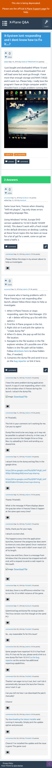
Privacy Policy (8, 763)
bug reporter (20, 361)
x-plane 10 (8, 154)
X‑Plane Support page (35, 8)
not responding (20, 154)
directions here (21, 351)
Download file (20, 396)
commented (9, 254)
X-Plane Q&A (19, 22)
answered (7, 198)
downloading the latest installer (23, 719)
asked (6, 62)
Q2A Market (18, 766)
